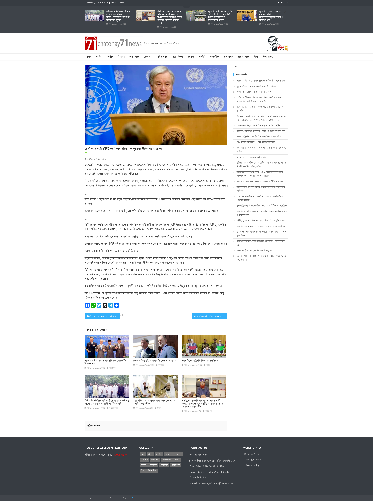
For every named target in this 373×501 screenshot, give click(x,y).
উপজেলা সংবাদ (113, 408)
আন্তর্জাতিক (214, 56)
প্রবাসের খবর (243, 56)
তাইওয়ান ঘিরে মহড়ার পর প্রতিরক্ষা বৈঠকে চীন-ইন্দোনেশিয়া (106, 362)
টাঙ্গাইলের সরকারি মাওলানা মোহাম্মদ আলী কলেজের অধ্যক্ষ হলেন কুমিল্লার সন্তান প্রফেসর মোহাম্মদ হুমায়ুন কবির (169, 17)
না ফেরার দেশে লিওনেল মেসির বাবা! (252, 157)
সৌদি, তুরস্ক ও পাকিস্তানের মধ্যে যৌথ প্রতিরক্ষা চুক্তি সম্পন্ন (261, 220)
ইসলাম (159, 408)
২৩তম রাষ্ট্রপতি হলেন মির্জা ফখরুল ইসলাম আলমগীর (259, 136)
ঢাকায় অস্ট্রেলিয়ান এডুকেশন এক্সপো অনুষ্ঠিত (254, 250)
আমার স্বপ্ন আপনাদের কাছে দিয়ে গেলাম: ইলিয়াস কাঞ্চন (260, 181)
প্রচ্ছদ (89, 56)
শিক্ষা (256, 56)
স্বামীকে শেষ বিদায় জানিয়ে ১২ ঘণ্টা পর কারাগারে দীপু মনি (261, 131)
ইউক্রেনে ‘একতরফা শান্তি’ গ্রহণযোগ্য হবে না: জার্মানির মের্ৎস (210, 316)
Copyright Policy (253, 459)
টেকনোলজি (228, 56)
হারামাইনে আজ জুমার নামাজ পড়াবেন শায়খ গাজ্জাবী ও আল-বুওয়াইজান (262, 233)
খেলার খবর (134, 56)
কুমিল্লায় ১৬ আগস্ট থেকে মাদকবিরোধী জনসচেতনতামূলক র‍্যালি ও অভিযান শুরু (271, 16)
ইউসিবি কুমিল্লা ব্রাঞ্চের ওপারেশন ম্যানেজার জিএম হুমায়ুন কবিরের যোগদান (104, 316)
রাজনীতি (109, 56)
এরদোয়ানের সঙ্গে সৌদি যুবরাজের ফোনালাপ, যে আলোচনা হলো (261, 243)
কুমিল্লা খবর (162, 56)
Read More (120, 455)
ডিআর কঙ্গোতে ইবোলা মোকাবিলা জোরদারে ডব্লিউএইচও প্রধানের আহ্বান (260, 198)
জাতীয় (98, 56)
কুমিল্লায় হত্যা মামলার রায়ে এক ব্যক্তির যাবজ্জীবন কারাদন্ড (261, 226)
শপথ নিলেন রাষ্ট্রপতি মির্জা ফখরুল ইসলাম (201, 360)
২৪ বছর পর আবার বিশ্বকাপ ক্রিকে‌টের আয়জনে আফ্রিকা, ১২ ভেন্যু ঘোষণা (261, 257)
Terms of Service (253, 454)
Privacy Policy (251, 465)
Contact (121, 3)
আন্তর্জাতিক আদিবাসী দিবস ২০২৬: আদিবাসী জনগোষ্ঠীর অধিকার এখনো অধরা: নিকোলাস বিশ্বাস (260, 173)
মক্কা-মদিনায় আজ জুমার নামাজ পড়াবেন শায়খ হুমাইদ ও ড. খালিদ (261, 149)
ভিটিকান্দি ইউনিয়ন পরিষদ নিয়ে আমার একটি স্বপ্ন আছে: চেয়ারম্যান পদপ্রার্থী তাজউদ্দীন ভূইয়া (118, 16)
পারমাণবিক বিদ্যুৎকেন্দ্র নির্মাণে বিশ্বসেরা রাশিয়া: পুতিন (258, 125)
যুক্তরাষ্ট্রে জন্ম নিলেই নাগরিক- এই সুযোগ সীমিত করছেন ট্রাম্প (262, 205)
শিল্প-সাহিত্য (268, 56)
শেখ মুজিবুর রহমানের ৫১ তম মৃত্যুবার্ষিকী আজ (256, 142)
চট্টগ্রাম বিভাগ (177, 56)
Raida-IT (130, 498)
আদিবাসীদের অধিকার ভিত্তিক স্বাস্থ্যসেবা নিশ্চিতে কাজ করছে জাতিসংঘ (261, 189)
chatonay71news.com (101, 498)
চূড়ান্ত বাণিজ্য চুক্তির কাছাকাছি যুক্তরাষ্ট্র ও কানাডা (155, 360)
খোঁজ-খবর (148, 56)
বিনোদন (121, 56)
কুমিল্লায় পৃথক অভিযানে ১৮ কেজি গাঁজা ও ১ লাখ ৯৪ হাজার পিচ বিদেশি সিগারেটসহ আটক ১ (220, 16)
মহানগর (191, 56)
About (113, 3)
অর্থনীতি (202, 56)
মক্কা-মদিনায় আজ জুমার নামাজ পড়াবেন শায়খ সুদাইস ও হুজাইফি (154, 402)
